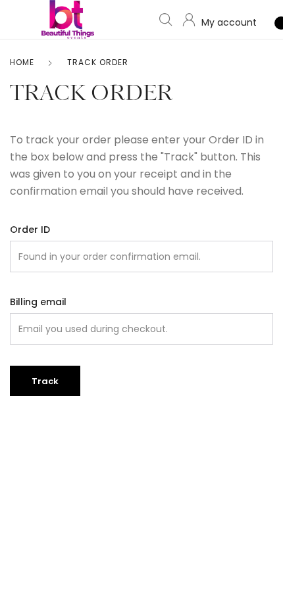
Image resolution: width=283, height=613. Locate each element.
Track (45, 381)
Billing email (38, 301)
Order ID (30, 229)
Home (22, 62)
